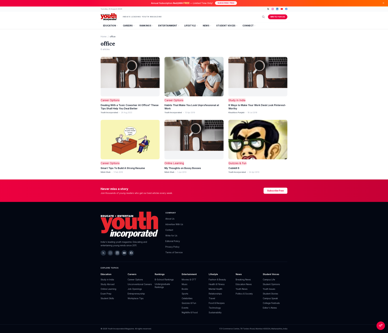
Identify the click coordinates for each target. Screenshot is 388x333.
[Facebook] (286, 9)
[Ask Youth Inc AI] (380, 325)
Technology (215, 307)
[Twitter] (268, 9)
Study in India (236, 100)
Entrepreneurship (136, 293)
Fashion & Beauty (217, 279)
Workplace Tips (136, 298)
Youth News (242, 289)
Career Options (110, 100)
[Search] (263, 17)
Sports (185, 293)
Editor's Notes (270, 307)
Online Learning (174, 163)
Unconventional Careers (140, 284)
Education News (244, 284)
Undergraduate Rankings (162, 285)
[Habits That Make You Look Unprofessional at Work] (193, 76)
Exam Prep (106, 293)
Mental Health (215, 289)
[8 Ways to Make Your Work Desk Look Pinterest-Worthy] (257, 76)
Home (104, 36)
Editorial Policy (172, 241)
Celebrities (187, 298)
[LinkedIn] (277, 9)
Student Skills (107, 298)
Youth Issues (269, 289)
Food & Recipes (217, 303)
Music (184, 284)
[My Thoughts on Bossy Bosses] (193, 139)
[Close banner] (383, 3)
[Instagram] (273, 9)
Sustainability (215, 312)
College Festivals (271, 303)
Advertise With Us (174, 224)
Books (185, 289)
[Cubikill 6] (257, 139)
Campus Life (269, 279)
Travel (212, 298)
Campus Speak (270, 298)
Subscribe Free (225, 3)
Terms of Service (174, 252)
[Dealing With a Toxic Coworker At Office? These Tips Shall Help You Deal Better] (130, 76)
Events (185, 307)
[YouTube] (282, 9)
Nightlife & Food (190, 312)
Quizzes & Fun (237, 163)
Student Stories (270, 293)
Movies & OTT (189, 279)
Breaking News (243, 279)
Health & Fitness (217, 284)
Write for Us (277, 17)
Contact (169, 230)
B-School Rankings (164, 279)
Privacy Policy (172, 246)
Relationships (215, 293)
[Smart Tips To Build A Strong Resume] (130, 139)
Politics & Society (244, 293)
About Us (169, 218)
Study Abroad (107, 284)
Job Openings (135, 289)
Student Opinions (271, 284)
